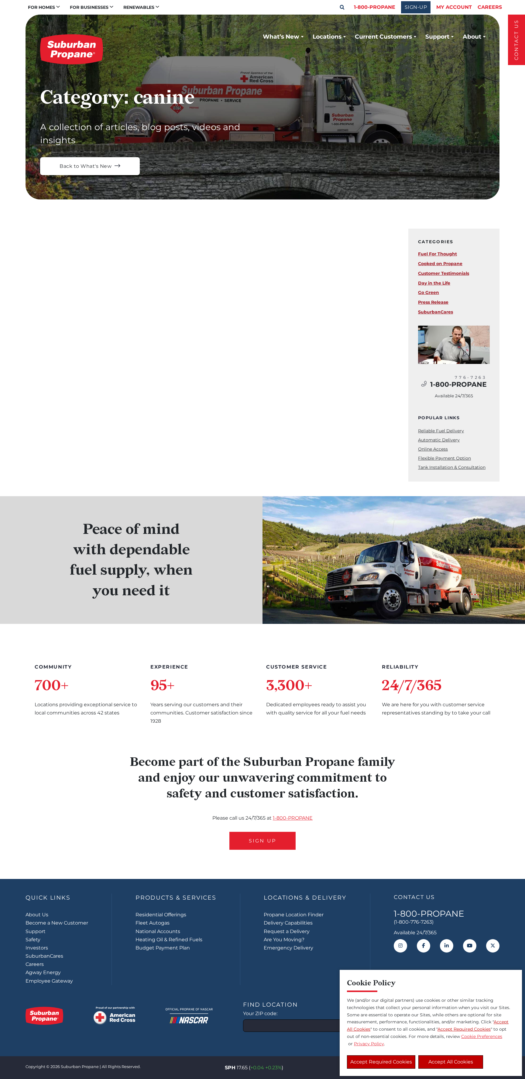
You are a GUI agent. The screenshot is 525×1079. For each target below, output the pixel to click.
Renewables (138, 7)
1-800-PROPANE (374, 7)
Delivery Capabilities (288, 923)
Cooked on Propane (440, 263)
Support (437, 36)
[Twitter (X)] (492, 946)
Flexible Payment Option (444, 458)
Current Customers (383, 36)
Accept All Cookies (450, 1062)
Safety (33, 939)
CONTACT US (516, 39)
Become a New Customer (57, 923)
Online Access (433, 449)
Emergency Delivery (288, 948)
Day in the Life (434, 283)
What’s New (281, 36)
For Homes (41, 7)
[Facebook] (423, 946)
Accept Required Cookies (381, 1062)
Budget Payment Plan (163, 948)
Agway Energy (43, 972)
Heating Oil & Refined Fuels (169, 939)
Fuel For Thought (437, 254)
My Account (454, 7)
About (472, 36)
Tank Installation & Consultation (452, 467)
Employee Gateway (49, 981)
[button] (342, 7)
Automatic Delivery (439, 440)
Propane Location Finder (294, 915)
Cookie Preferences (481, 1036)
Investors (37, 948)
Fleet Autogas (153, 923)
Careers (490, 7)
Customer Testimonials (443, 273)
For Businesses (89, 7)
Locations (327, 36)
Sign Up (262, 841)
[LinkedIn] (446, 946)
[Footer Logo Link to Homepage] (44, 1016)
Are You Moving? (284, 939)
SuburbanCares (435, 312)
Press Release (433, 302)
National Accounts (158, 931)
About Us (37, 915)
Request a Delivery (287, 931)
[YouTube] (469, 946)
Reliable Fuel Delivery (441, 431)
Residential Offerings (161, 915)
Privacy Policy (369, 1043)
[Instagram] (400, 946)
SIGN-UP (416, 7)
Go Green (428, 292)
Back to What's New (86, 166)
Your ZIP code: (260, 1013)
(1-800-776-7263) (414, 922)
